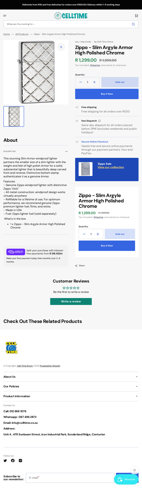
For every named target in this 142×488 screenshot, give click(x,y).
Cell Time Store (25, 365)
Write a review (71, 301)
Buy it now (107, 93)
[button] (5, 16)
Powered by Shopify (50, 365)
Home (6, 34)
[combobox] (71, 24)
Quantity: (80, 74)
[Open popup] (99, 121)
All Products (21, 34)
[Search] (134, 24)
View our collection (111, 167)
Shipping (95, 65)
